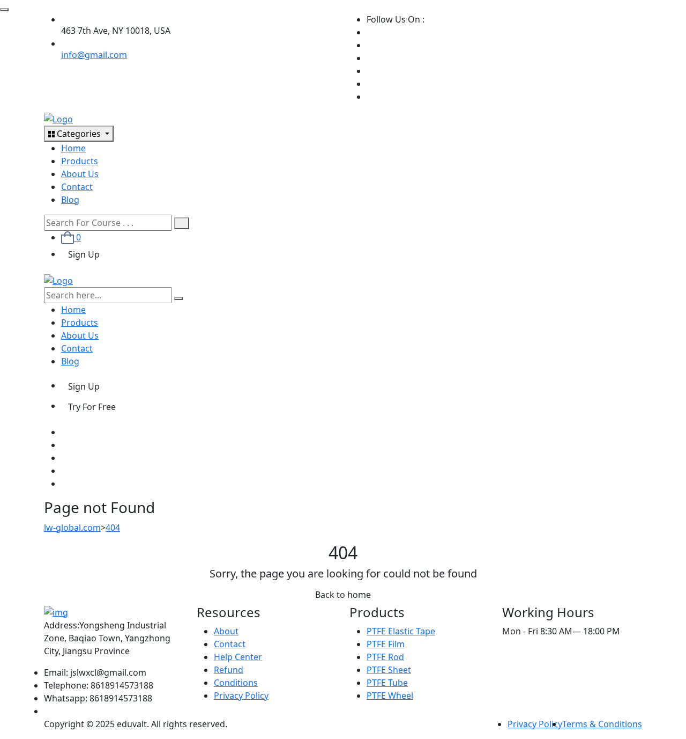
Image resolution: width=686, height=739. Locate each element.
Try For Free (92, 407)
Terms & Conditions (602, 724)
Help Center (238, 657)
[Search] (181, 223)
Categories (79, 134)
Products (79, 161)
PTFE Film (386, 644)
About (226, 631)
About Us (80, 174)
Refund (228, 670)
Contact (77, 187)
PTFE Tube (387, 683)
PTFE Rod (385, 657)
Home (73, 148)
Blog (70, 200)
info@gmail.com (94, 55)
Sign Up (84, 254)
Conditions (236, 683)
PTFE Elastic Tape (401, 631)
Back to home (343, 595)
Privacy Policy (241, 695)
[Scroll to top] (4, 9)
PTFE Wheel (390, 695)
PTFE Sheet (389, 670)
